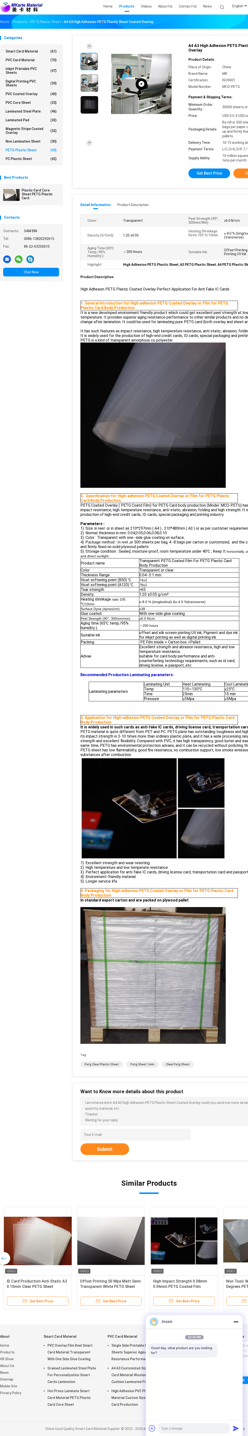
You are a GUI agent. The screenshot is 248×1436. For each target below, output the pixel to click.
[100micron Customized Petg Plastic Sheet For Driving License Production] (141, 84)
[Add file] (152, 1428)
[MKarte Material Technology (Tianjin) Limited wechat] (19, 259)
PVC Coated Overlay (31, 94)
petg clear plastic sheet (102, 1064)
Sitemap (6, 1379)
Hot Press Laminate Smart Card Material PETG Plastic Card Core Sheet (69, 1397)
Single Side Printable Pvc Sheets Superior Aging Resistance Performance (131, 1352)
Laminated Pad (31, 120)
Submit (105, 1149)
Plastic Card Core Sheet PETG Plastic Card (37, 194)
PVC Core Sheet (31, 103)
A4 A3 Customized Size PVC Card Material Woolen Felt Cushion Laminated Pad (133, 1375)
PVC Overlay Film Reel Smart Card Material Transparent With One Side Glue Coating (70, 1352)
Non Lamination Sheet (31, 141)
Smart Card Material (31, 51)
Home (4, 1345)
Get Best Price (209, 173)
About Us (7, 1366)
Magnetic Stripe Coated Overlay (31, 131)
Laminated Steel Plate (31, 111)
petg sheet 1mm (142, 1064)
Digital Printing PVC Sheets (31, 83)
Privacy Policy (10, 1393)
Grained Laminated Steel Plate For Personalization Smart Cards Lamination (71, 1375)
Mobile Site (8, 1386)
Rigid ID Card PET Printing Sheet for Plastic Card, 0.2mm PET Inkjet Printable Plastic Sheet (110, 1286)
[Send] (236, 1428)
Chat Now (31, 272)
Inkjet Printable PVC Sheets (31, 71)
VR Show (7, 1359)
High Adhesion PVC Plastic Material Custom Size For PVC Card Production (135, 1397)
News (4, 1373)
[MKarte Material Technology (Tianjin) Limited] (21, 7)
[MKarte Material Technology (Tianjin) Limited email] (7, 259)
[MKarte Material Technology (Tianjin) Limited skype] (30, 259)
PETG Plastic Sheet (31, 150)
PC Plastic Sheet (31, 159)
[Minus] (236, 1322)
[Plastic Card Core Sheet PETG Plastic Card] (11, 195)
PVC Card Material (31, 60)
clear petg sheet (178, 1064)
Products (7, 1352)
